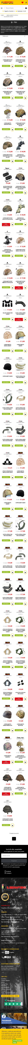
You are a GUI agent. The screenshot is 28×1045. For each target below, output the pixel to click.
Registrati (14, 861)
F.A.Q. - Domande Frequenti (8, 993)
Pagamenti (3, 985)
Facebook (8, 871)
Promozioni (4, 991)
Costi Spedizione (5, 987)
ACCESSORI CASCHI (7, 42)
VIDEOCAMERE (20, 137)
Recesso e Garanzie (6, 989)
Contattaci (3, 978)
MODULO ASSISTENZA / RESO (10, 996)
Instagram (9, 873)
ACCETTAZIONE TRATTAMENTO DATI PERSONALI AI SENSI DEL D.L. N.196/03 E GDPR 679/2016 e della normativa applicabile (14, 865)
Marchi (3, 982)
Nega (14, 1042)
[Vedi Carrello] (26, 8)
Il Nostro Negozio (5, 980)
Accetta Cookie (17, 1040)
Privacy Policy (4, 984)
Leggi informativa (16, 867)
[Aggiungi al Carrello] (12, 66)
